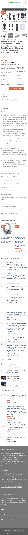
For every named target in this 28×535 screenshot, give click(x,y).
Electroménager (19, 474)
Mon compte (4, 517)
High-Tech (9, 39)
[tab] (14, 108)
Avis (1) (3, 111)
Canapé (8, 474)
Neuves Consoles (11, 481)
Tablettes (14, 486)
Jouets (15, 476)
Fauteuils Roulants (5, 476)
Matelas (8, 479)
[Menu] (2, 2)
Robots (21, 484)
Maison (24, 476)
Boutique (3, 514)
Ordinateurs (19, 481)
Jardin (12, 476)
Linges (20, 476)
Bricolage (4, 474)
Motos (24, 479)
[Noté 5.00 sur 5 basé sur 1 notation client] (14, 60)
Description (4, 108)
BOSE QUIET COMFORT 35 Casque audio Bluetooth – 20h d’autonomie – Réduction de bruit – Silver (7, 240)
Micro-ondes (19, 479)
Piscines (3, 484)
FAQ (2, 522)
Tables (9, 486)
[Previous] (3, 20)
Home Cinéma (9, 94)
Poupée (13, 484)
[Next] (24, 20)
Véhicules (10, 489)
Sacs (2, 486)
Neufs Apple (4, 481)
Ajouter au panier (16, 88)
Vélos (14, 489)
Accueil (3, 39)
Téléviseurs (4, 489)
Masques (3, 479)
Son (15, 39)
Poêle (18, 484)
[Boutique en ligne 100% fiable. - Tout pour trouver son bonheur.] (14, 2)
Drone (12, 474)
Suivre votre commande (7, 519)
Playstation (8, 484)
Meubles (13, 479)
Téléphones (19, 486)
